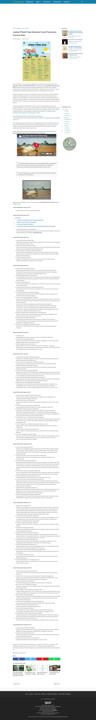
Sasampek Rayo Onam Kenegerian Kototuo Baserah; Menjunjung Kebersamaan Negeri (36, 226)
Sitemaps (43, 694)
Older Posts (56, 683)
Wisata (38, 1)
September (67, 119)
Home (26, 694)
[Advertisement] (48, 15)
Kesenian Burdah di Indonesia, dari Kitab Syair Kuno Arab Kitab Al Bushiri (75, 33)
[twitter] (31, 659)
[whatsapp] (54, 659)
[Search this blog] (82, 2)
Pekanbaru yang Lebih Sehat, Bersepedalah (26, 222)
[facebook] (19, 659)
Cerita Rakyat (57, 1)
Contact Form (37, 694)
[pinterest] (42, 659)
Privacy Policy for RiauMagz (64, 694)
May (66, 125)
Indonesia (66, 1)
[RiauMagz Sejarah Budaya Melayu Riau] (18, 2)
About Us (31, 694)
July (66, 111)
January (67, 132)
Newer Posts (16, 683)
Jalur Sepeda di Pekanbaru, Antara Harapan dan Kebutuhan (30, 220)
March (66, 113)
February (67, 115)
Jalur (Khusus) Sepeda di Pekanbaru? (25, 224)
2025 (65, 117)
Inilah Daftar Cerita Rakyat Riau (75, 39)
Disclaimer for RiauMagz (52, 694)
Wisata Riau (46, 1)
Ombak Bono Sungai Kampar (35, 116)
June (66, 123)
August (67, 121)
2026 (65, 109)
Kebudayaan (29, 1)
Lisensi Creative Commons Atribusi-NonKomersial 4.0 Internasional (48, 706)
